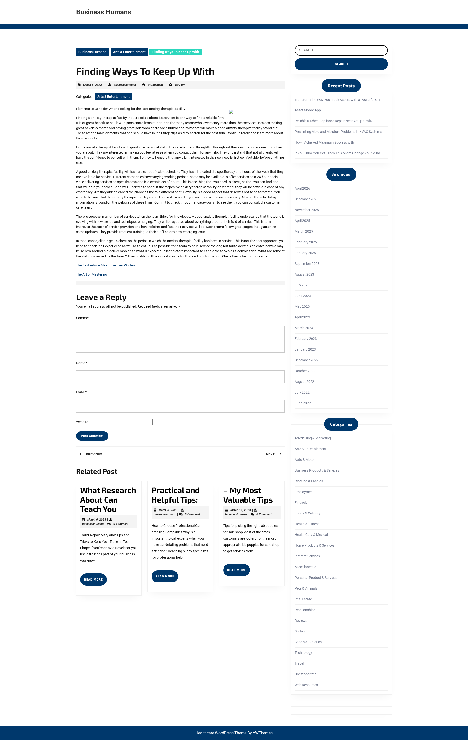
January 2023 (305, 349)
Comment (83, 318)
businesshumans (125, 85)
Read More (95, 581)
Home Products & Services (314, 545)
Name (81, 363)
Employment (304, 492)
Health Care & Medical (311, 535)
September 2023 (307, 264)
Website (82, 422)
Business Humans (103, 12)
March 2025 (304, 231)
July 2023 (302, 285)
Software (302, 631)
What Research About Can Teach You (108, 499)
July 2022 (302, 392)
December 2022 (306, 360)
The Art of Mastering (91, 274)
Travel (299, 663)
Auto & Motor (305, 460)
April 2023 (302, 317)
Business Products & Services (317, 470)
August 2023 (304, 274)
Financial (301, 502)
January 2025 (305, 253)
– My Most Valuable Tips (248, 494)
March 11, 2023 (240, 510)
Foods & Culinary (307, 513)
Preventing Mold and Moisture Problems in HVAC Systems (338, 132)
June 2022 (303, 403)
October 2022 (305, 371)
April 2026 (302, 188)
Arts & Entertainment (129, 52)
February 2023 (306, 339)
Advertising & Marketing (313, 438)
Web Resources (306, 685)
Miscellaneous (305, 567)
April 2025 (302, 221)
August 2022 (304, 382)
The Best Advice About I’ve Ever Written (105, 265)
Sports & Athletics (308, 642)
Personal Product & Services (316, 578)
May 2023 (302, 306)
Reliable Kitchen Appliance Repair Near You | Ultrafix (333, 121)
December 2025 (306, 199)
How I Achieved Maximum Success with (324, 142)
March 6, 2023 (92, 85)
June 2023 (303, 296)
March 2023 (304, 328)
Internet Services (307, 556)
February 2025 (306, 242)
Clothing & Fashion (309, 481)
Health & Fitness (307, 524)
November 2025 (307, 210)
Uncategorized (306, 674)
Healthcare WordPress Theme (220, 733)
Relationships (305, 610)
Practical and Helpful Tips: (176, 494)
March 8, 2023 (168, 510)
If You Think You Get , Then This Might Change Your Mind (337, 153)
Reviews (301, 620)
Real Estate (303, 599)
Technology (303, 653)
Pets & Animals (306, 588)
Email (81, 392)
